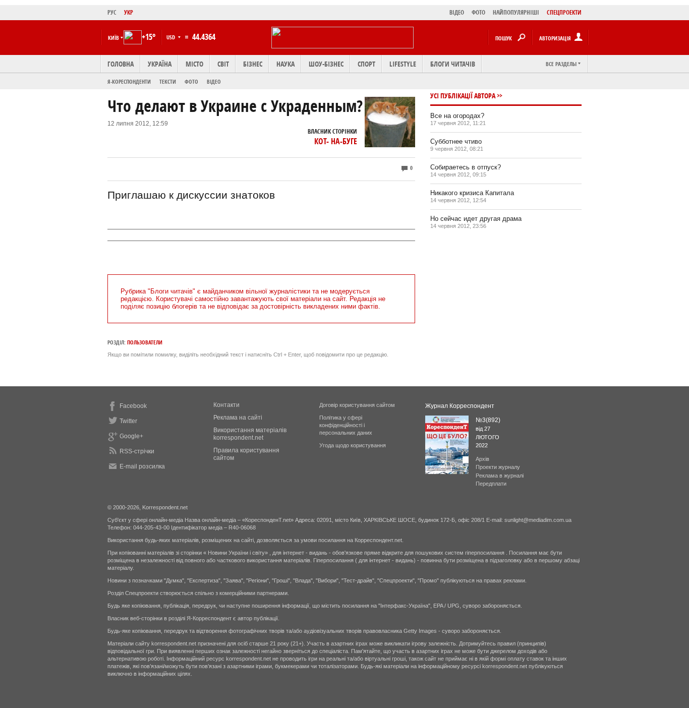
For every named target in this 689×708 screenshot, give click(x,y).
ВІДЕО (456, 12)
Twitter (128, 421)
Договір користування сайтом (357, 405)
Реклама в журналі (500, 476)
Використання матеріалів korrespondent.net (249, 434)
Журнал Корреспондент (459, 405)
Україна (159, 64)
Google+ (131, 436)
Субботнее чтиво (456, 141)
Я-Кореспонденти (129, 81)
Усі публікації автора (462, 95)
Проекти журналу (498, 467)
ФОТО (478, 12)
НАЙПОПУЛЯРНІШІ (516, 12)
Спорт (366, 64)
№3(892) (488, 420)
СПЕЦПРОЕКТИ (564, 12)
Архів (482, 459)
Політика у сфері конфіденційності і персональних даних (345, 425)
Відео (214, 81)
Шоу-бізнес (326, 64)
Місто (194, 64)
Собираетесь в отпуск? (465, 167)
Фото (191, 81)
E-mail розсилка (142, 466)
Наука (285, 64)
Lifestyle (402, 64)
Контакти (226, 404)
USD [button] (171, 37)
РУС (112, 12)
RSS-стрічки (137, 451)
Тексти (167, 81)
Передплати (491, 484)
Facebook (133, 405)
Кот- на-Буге (335, 141)
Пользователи (144, 342)
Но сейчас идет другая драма (476, 218)
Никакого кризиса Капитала (472, 193)
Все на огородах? (457, 116)
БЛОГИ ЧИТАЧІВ (452, 64)
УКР (128, 12)
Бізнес (252, 64)
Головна (120, 64)
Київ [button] (113, 37)
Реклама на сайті (237, 417)
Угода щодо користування (352, 445)
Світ (223, 64)
